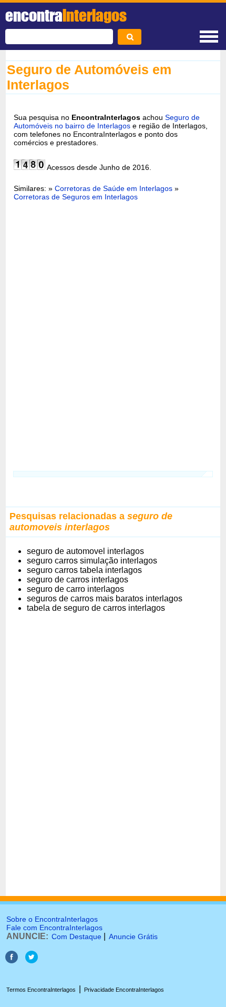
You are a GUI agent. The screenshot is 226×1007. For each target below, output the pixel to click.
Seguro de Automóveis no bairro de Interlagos (107, 121)
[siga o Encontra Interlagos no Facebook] (11, 960)
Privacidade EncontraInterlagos (124, 989)
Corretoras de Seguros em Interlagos (76, 197)
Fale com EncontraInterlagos (54, 927)
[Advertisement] (113, 329)
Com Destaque (76, 936)
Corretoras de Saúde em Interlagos (113, 188)
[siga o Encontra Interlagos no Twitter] (31, 960)
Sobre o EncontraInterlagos (52, 919)
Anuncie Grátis (133, 936)
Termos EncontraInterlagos (41, 989)
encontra (66, 15)
